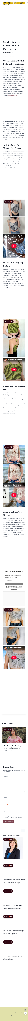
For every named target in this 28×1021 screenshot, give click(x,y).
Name (6, 797)
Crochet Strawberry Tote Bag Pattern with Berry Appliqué (12, 906)
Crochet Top (6, 38)
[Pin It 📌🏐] (13, 858)
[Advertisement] (14, 22)
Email (6, 804)
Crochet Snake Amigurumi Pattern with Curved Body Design (14, 881)
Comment (7, 776)
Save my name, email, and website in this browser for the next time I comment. (14, 816)
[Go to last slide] (4, 741)
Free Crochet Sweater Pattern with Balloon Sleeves (14, 957)
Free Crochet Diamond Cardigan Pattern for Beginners (13, 932)
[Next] (24, 741)
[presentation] (14, 735)
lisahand (6, 56)
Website (6, 811)
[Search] (23, 830)
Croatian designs (12, 95)
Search (4, 828)
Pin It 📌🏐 (9, 201)
